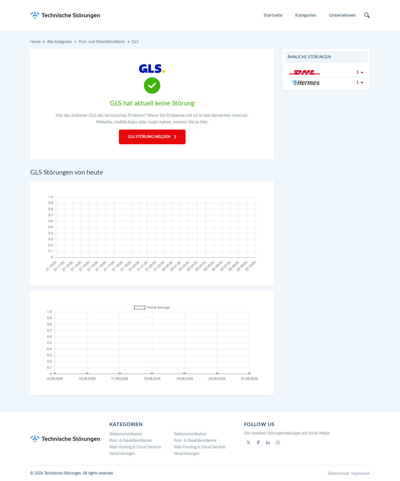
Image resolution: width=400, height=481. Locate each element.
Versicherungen (122, 454)
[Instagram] (277, 442)
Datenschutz (338, 474)
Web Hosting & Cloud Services (135, 447)
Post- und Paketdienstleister (102, 42)
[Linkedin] (268, 442)
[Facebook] (258, 442)
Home (35, 42)
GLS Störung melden (149, 137)
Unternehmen (342, 15)
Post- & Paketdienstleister (130, 441)
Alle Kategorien (59, 42)
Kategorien (305, 15)
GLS (135, 42)
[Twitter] (248, 442)
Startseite (273, 15)
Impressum (360, 474)
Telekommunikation (125, 434)
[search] (367, 15)
